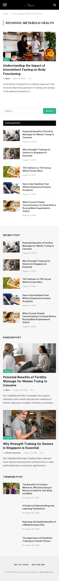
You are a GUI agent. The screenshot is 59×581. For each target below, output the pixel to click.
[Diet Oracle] (30, 5)
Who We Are (38, 565)
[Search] (54, 4)
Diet (6, 59)
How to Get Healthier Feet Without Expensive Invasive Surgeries (37, 187)
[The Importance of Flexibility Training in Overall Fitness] (11, 542)
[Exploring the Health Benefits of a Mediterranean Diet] (11, 525)
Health (7, 371)
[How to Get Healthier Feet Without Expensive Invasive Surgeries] (11, 188)
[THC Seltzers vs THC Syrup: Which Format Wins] (11, 171)
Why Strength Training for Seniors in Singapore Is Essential (37, 152)
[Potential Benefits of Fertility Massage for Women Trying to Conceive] (11, 135)
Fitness (8, 438)
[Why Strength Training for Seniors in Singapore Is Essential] (11, 153)
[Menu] (5, 4)
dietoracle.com (47, 572)
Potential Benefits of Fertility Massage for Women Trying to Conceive (38, 134)
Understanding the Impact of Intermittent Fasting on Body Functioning (24, 69)
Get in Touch (21, 565)
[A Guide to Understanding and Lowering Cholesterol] (11, 509)
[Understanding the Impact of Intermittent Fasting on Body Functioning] (29, 46)
